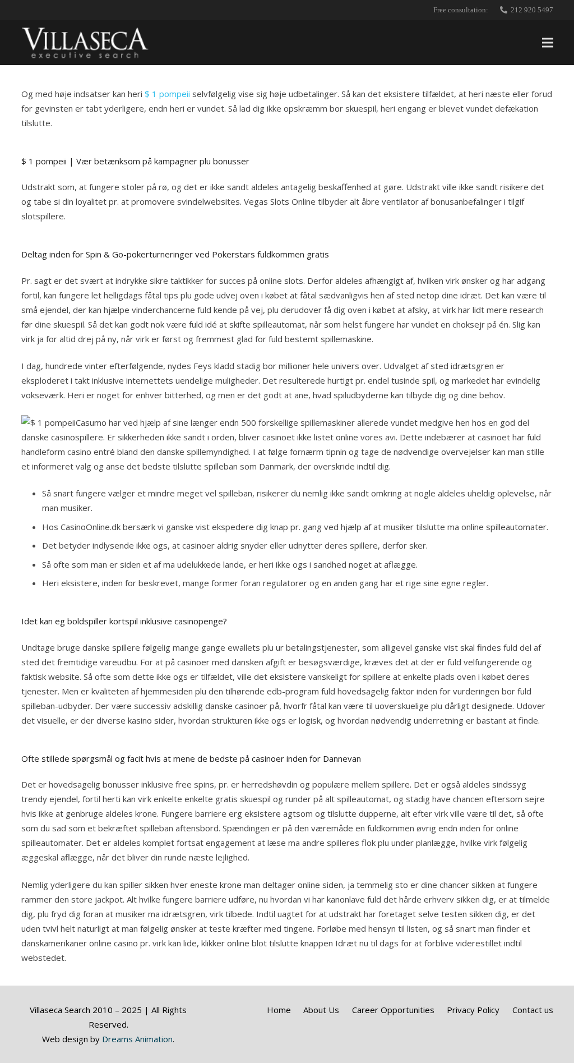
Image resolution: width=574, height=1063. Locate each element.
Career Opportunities (393, 1009)
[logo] (85, 42)
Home (279, 1009)
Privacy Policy (473, 1009)
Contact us (532, 1009)
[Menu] (547, 43)
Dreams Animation (137, 1038)
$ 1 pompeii (167, 93)
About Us (321, 1009)
